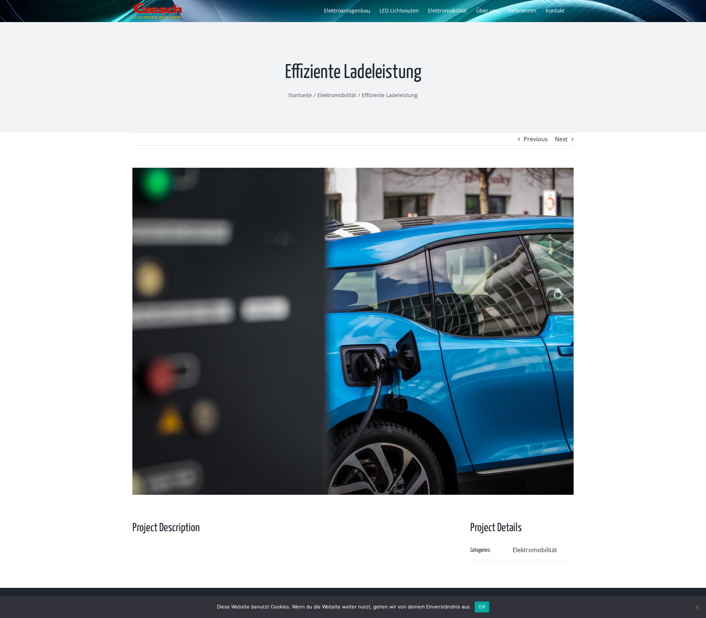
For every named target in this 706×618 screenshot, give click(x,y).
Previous (536, 139)
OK (481, 607)
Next (561, 139)
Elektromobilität (535, 550)
